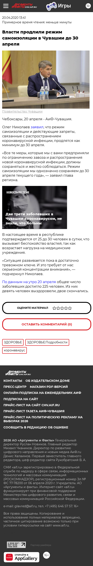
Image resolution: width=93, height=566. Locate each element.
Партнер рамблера (40, 545)
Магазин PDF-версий (49, 387)
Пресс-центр (14, 387)
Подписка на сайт (20, 399)
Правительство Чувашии (22, 111)
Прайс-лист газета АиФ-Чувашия (33, 411)
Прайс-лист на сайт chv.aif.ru (31, 405)
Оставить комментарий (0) (47, 324)
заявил (37, 127)
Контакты (12, 381)
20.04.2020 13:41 (14, 18)
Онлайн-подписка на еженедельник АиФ (42, 393)
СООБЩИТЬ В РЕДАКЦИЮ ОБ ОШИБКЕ (35, 427)
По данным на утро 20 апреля (29, 282)
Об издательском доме (48, 381)
